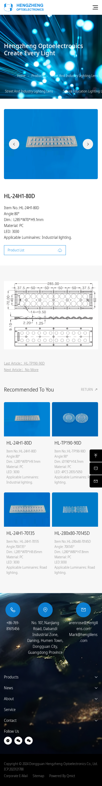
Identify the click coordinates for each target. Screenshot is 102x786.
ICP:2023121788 (14, 769)
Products (37, 75)
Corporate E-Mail (16, 776)
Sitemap (38, 776)
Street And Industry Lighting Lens (74, 75)
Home (21, 75)
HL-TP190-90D (34, 363)
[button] (14, 144)
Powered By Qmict (62, 776)
